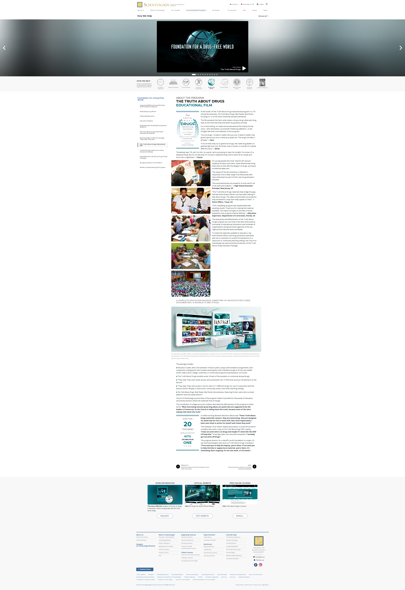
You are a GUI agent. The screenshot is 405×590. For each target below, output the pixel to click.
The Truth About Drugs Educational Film (152, 144)
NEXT (250, 465)
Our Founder (175, 10)
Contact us (235, 4)
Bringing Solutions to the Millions (151, 163)
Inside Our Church (142, 537)
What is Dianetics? (164, 543)
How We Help (144, 16)
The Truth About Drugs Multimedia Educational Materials (151, 132)
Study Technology (231, 540)
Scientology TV (247, 4)
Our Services (232, 10)
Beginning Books (209, 546)
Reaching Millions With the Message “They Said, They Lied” (195, 467)
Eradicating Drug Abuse (148, 111)
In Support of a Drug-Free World (145, 579)
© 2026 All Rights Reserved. (155, 585)
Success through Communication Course (188, 547)
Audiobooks (207, 549)
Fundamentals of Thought (189, 561)
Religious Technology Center (238, 574)
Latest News (207, 537)
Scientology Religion (177, 574)
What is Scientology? (157, 10)
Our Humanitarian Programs (196, 10)
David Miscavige (222, 574)
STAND (200, 577)
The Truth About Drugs (233, 549)
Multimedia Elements (147, 116)
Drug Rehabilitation (232, 546)
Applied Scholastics (244, 577)
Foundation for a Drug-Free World (151, 99)
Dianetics (151, 574)
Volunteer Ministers (232, 559)
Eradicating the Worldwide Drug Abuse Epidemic (153, 126)
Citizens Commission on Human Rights (204, 579)
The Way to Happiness (233, 537)
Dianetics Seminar (187, 537)
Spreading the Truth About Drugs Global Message (153, 157)
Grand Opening (141, 540)
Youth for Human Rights (183, 579)
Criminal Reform (231, 543)
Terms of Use (257, 585)
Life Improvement (186, 543)
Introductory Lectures (210, 553)
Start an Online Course (255, 574)
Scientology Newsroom (207, 574)
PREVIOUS (184, 465)
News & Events (209, 535)
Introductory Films (209, 556)
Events (254, 10)
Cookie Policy (248, 585)
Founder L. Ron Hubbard (166, 537)
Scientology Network (163, 574)
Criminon (224, 577)
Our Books (216, 10)
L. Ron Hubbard (140, 574)
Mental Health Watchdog (234, 555)
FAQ (244, 10)
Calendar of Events (210, 540)
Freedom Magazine (189, 577)
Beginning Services (188, 535)
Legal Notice (265, 585)
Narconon (233, 577)
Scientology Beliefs (165, 540)
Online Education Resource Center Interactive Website (240, 467)
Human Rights (230, 552)
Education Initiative (146, 121)
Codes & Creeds (164, 549)
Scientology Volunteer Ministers (145, 577)
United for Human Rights (165, 579)
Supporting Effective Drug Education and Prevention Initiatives (152, 106)
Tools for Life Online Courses (190, 555)
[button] (193, 74)
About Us (141, 10)
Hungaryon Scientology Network (145, 545)
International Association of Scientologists (169, 577)
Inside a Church (164, 552)
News (265, 10)
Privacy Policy (239, 585)
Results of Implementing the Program (152, 167)
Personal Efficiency (187, 540)
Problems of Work (187, 558)
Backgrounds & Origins (166, 546)
